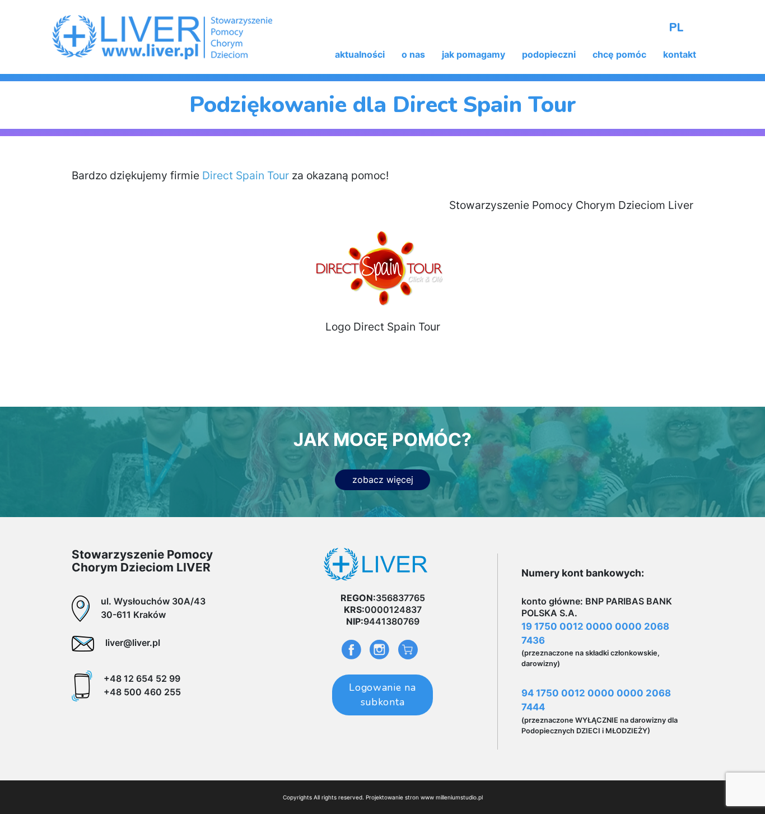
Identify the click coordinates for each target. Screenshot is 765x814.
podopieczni (549, 54)
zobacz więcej (382, 479)
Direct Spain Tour (245, 175)
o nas (413, 54)
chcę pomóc (619, 54)
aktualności (360, 54)
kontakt (679, 54)
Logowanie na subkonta (382, 695)
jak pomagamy (473, 54)
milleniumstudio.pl (459, 797)
